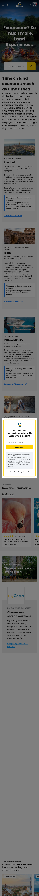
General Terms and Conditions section (18, 465)
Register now (19, 447)
